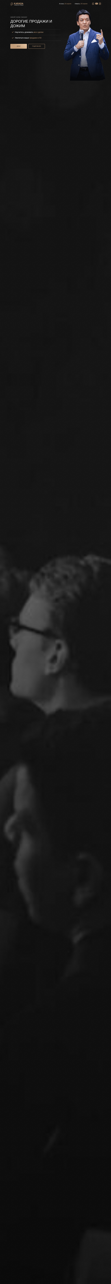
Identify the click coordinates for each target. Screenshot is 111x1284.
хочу (18, 46)
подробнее (36, 46)
